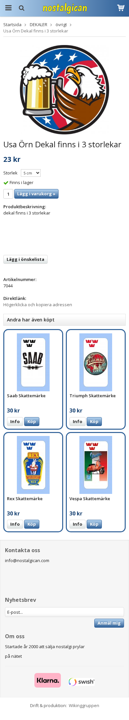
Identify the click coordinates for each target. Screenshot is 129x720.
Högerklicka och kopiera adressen (37, 305)
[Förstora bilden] (64, 89)
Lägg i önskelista (25, 259)
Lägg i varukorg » (36, 194)
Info (15, 421)
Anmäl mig (109, 623)
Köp (31, 421)
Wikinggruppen (84, 705)
